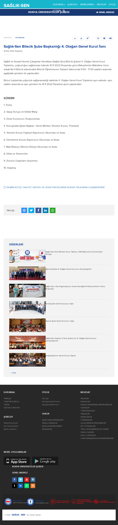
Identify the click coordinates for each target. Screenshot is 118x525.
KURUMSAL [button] (58, 4)
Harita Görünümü (11, 423)
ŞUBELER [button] (72, 4)
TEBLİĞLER (85, 414)
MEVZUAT (101, 4)
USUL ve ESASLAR (88, 435)
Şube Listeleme (10, 429)
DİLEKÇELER (47, 429)
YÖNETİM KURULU (11, 401)
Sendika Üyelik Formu (51, 401)
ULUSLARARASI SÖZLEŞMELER (93, 423)
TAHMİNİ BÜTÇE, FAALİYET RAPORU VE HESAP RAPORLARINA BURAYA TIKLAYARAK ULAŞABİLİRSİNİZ (55, 187)
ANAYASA (85, 398)
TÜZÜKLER (85, 408)
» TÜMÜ (13, 373)
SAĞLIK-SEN (17, 5)
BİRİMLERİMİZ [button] (86, 4)
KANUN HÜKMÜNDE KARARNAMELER (96, 405)
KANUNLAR (85, 401)
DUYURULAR (19, 38)
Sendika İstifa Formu (50, 405)
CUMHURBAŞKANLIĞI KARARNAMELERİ (97, 438)
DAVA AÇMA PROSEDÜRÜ (52, 420)
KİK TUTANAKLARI (88, 426)
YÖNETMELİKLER (88, 411)
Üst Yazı (45, 398)
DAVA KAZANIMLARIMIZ (52, 426)
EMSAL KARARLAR (49, 423)
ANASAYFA (8, 38)
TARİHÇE (7, 398)
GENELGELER (86, 417)
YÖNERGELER (86, 420)
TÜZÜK (6, 405)
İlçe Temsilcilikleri (11, 426)
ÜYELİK (112, 4)
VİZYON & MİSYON (12, 408)
